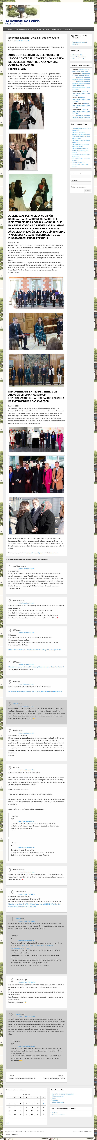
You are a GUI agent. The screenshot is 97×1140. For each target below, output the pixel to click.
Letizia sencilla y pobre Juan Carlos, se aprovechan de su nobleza (80, 150)
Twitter (54, 1098)
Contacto (54, 1113)
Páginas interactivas (57, 1096)
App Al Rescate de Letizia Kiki (25, 29)
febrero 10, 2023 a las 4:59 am (27, 770)
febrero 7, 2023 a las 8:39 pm (26, 568)
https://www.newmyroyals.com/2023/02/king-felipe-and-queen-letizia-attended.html (36, 667)
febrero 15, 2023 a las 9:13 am (26, 847)
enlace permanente (53, 553)
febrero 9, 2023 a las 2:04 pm (26, 733)
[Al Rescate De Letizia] (22, 18)
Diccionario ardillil (77, 55)
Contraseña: (74, 180)
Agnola (27, 41)
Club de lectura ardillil (78, 59)
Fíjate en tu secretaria (78, 162)
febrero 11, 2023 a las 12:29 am (27, 894)
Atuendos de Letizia (43, 29)
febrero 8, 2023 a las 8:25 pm (26, 684)
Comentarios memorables (79, 57)
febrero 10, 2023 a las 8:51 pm (26, 821)
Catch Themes (88, 1132)
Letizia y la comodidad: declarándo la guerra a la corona (81, 87)
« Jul (7, 1123)
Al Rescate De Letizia (22, 20)
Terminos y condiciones (58, 1115)
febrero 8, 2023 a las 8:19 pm (26, 664)
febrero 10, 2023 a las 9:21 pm (27, 872)
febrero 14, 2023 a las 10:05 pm (26, 1046)
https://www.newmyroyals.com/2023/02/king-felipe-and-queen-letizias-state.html (35, 691)
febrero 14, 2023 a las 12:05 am (27, 982)
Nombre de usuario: (76, 174)
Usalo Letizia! (69, 29)
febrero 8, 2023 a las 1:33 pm (26, 603)
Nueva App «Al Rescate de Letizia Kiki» (63, 1094)
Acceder (9, 29)
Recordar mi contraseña (79, 187)
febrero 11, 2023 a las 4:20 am (27, 921)
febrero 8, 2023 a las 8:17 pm (26, 632)
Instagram (55, 1100)
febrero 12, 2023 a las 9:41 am (26, 940)
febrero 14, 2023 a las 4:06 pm (27, 1017)
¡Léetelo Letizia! (56, 29)
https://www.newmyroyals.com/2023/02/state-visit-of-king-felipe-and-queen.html (34, 650)
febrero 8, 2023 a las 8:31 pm (26, 706)
